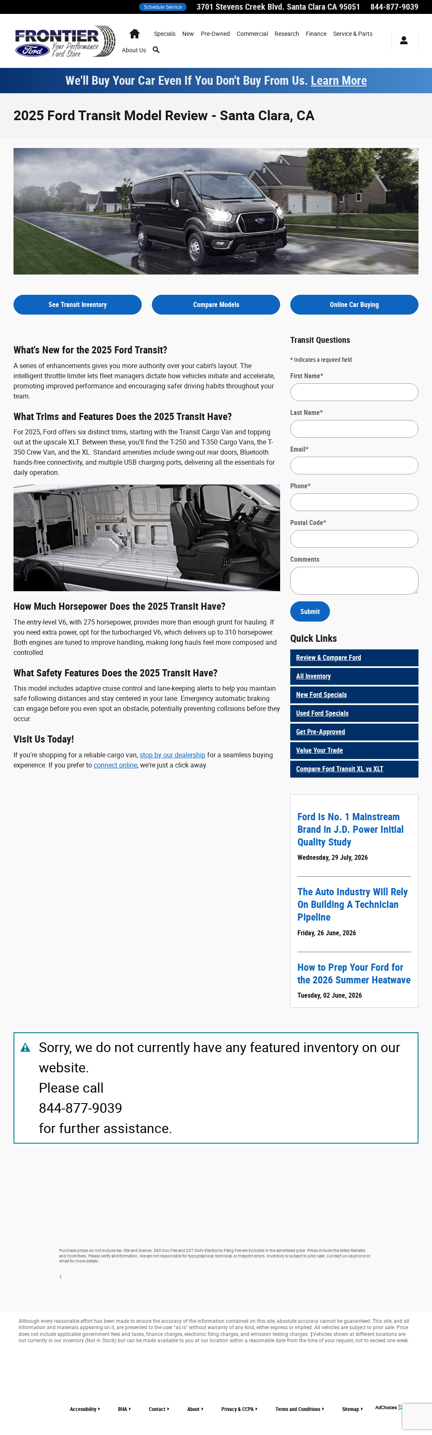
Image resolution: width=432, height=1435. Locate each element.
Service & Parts (353, 33)
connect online (115, 765)
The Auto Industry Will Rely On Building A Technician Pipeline (352, 904)
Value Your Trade (319, 750)
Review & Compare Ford (328, 658)
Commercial (252, 33)
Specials (165, 33)
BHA (122, 1409)
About (193, 1409)
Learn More (339, 80)
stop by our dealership (172, 755)
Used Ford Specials (322, 713)
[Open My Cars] (401, 41)
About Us (134, 50)
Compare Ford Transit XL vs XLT (339, 769)
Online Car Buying (354, 305)
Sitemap (350, 1409)
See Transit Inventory (78, 305)
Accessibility (83, 1409)
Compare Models (216, 305)
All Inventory (313, 676)
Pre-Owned (215, 33)
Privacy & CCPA (237, 1409)
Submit (310, 612)
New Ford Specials (321, 695)
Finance (316, 33)
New (188, 33)
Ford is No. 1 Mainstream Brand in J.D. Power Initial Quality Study (350, 829)
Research (287, 33)
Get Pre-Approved (320, 732)
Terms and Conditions (297, 1409)
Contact (157, 1409)
